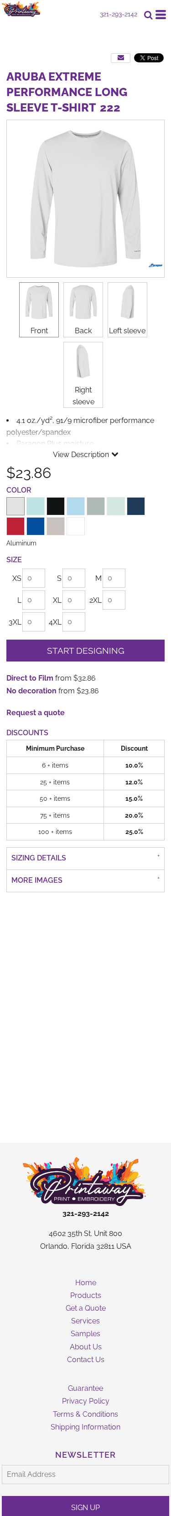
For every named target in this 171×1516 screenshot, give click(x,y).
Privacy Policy (85, 1401)
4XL (55, 622)
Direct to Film (29, 678)
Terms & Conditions (85, 1414)
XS (16, 578)
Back (83, 330)
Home (85, 1282)
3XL (15, 622)
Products (85, 1295)
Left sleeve (127, 330)
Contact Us (85, 1359)
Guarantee (85, 1388)
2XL (95, 600)
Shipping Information (85, 1427)
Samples (85, 1333)
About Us (86, 1347)
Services (85, 1321)
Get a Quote (86, 1308)
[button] (86, 1181)
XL (57, 600)
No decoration (31, 691)
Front (39, 330)
